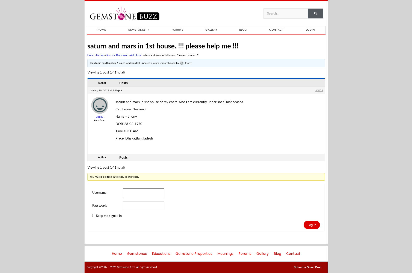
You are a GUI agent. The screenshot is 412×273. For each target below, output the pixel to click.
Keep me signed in (109, 216)
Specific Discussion (117, 55)
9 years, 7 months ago (163, 63)
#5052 (319, 90)
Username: (99, 192)
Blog (243, 30)
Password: (99, 205)
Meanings (225, 253)
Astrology (135, 55)
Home (101, 30)
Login (310, 30)
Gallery (211, 30)
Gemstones (136, 30)
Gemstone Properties (194, 253)
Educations (161, 253)
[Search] (315, 13)
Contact (276, 30)
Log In (311, 225)
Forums (177, 30)
